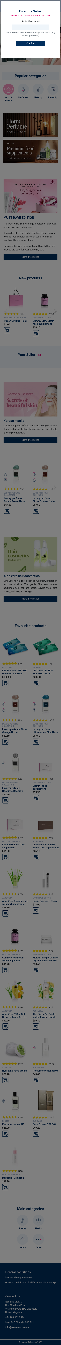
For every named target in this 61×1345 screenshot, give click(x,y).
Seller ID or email (31, 21)
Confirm (30, 43)
